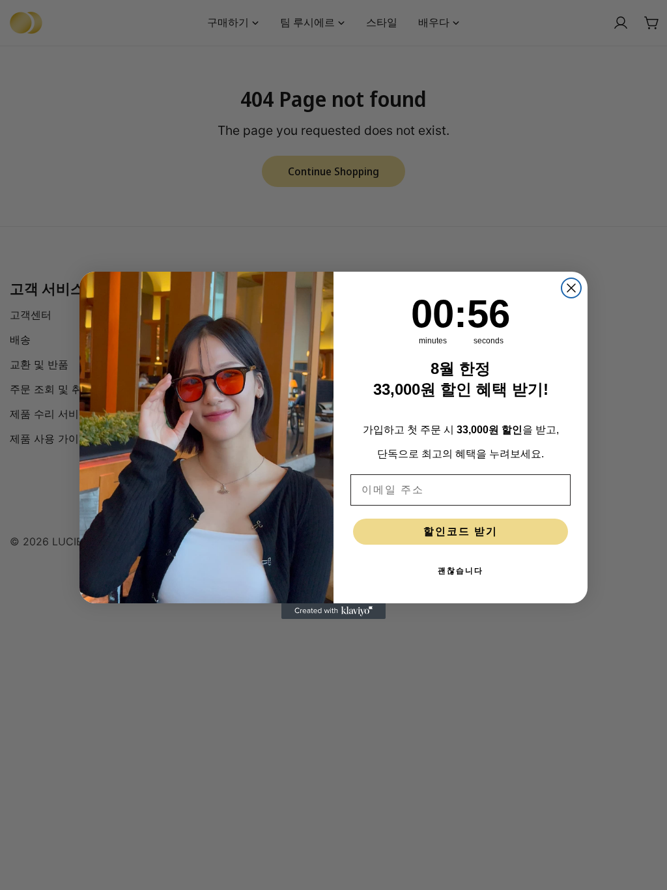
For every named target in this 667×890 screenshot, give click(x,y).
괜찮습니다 (460, 570)
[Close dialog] (571, 288)
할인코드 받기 (460, 531)
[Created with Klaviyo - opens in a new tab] (333, 611)
